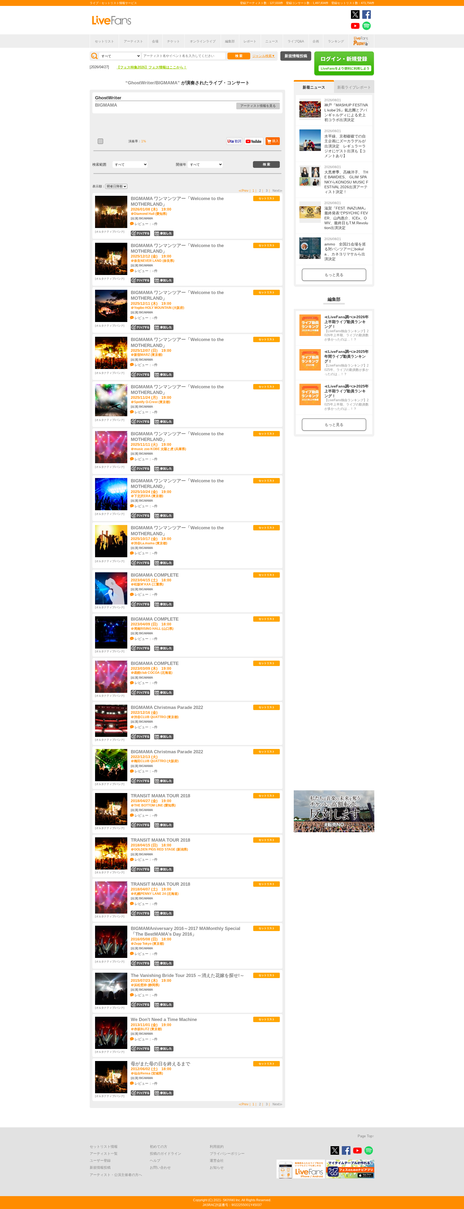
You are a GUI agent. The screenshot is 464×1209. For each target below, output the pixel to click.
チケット (173, 41)
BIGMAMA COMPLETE (155, 575)
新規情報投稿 (296, 56)
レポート (250, 41)
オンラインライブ (203, 41)
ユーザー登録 (100, 1161)
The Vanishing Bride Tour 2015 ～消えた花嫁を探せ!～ (187, 975)
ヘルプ (155, 1161)
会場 (155, 41)
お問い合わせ (160, 1167)
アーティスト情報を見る (258, 106)
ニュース (271, 41)
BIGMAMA (106, 105)
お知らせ (217, 1167)
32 (163, 825)
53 (163, 963)
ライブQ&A (296, 41)
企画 (316, 41)
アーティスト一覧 (104, 1154)
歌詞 (238, 141)
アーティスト (133, 41)
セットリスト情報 (104, 1147)
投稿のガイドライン (165, 1154)
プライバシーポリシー (227, 1154)
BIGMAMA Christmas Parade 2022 (167, 707)
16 (163, 604)
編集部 (230, 41)
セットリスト (104, 41)
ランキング (336, 41)
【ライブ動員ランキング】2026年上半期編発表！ (155, 67)
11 (163, 781)
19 (163, 233)
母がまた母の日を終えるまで (160, 1063)
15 (163, 736)
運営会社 (217, 1161)
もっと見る (334, 275)
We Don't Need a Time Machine (164, 1019)
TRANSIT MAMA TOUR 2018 (160, 795)
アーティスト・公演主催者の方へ (116, 1175)
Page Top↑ (366, 1136)
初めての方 (158, 1147)
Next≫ (277, 191)
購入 (275, 141)
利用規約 (217, 1147)
